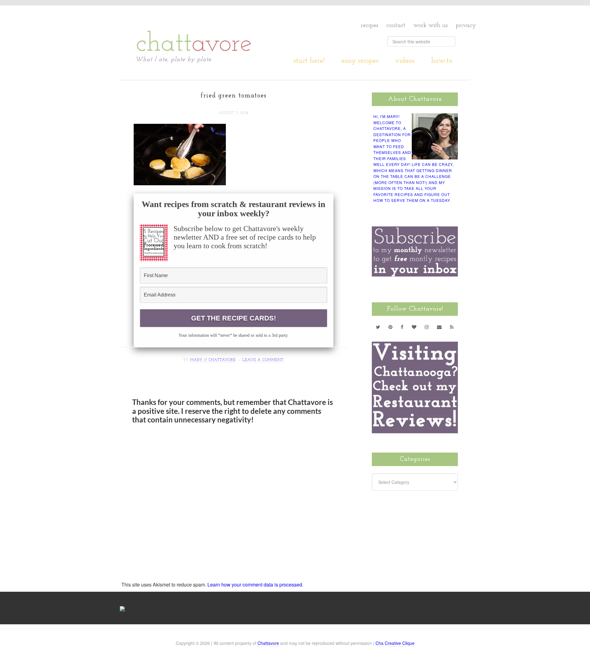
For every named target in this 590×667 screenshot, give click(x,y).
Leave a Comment (263, 360)
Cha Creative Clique (395, 643)
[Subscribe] (452, 327)
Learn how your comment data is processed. (255, 584)
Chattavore (194, 30)
